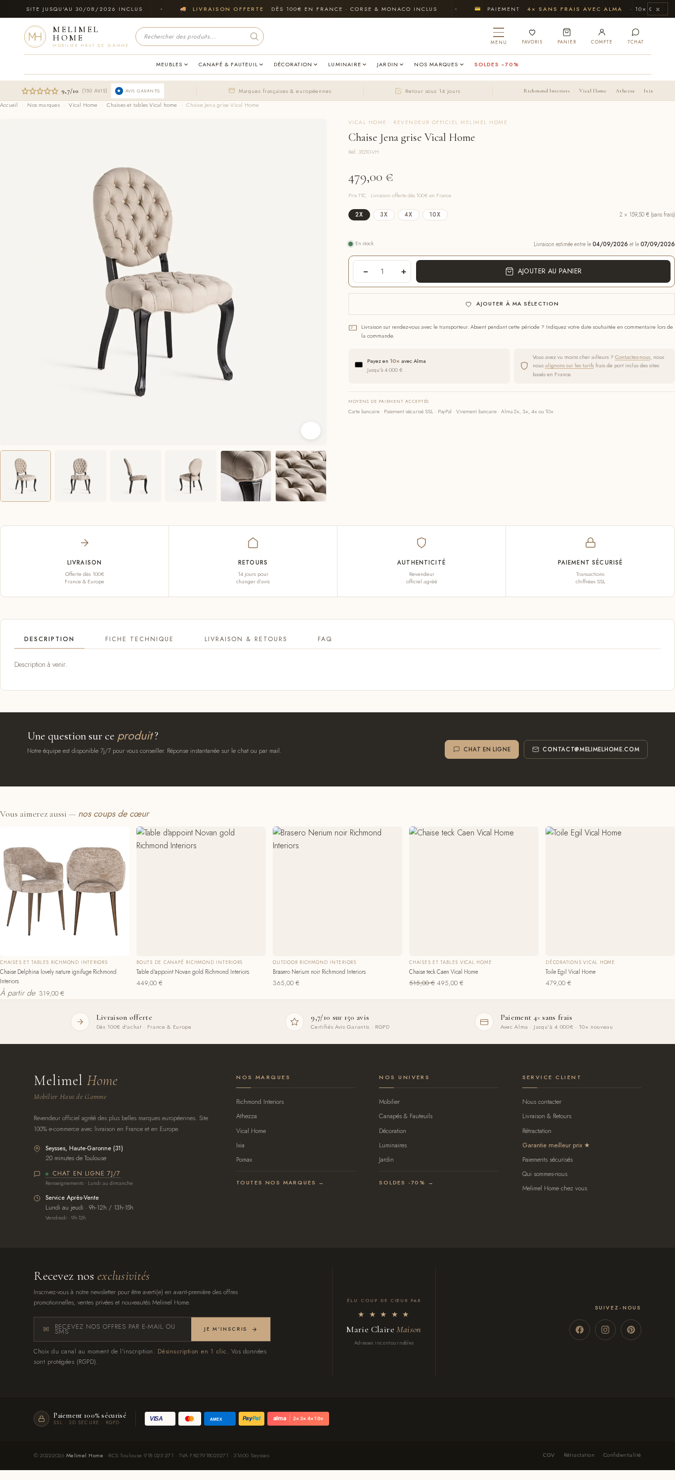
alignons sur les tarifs (569, 365)
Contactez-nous (632, 357)
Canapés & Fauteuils (405, 1116)
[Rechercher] (254, 36)
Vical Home (592, 90)
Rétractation (536, 1130)
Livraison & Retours (246, 639)
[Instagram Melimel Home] (605, 1329)
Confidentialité (622, 1455)
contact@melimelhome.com (591, 749)
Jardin (386, 1159)
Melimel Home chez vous (554, 1188)
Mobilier (389, 1101)
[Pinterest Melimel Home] (631, 1329)
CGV (548, 1455)
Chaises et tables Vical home (142, 105)
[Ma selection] (532, 36)
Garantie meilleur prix (552, 1145)
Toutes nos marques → (280, 1182)
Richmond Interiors (547, 90)
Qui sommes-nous (544, 1173)
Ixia (648, 90)
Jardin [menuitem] (387, 64)
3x (384, 214)
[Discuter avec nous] (635, 36)
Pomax (244, 1159)
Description (49, 639)
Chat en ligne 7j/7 (86, 1174)
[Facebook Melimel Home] (579, 1329)
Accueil (9, 105)
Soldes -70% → (406, 1182)
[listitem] (25, 475)
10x (435, 214)
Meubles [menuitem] (169, 64)
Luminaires (393, 1145)
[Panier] (567, 36)
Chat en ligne (487, 749)
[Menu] (498, 36)
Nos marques (43, 105)
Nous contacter (541, 1101)
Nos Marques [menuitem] (436, 64)
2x (359, 214)
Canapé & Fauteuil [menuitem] (228, 64)
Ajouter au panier (550, 271)
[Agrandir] (311, 430)
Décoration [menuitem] (293, 64)
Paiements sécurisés (547, 1159)
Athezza (625, 90)
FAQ (325, 639)
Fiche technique (139, 639)
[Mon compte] (602, 36)
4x (409, 214)
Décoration (392, 1130)
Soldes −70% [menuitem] (496, 64)
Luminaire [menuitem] (344, 64)
